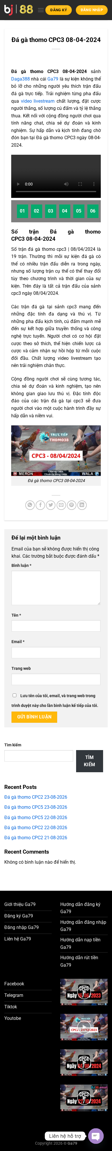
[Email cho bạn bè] (61, 505)
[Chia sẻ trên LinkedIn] (82, 505)
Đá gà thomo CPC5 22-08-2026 (35, 817)
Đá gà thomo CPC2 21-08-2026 (35, 837)
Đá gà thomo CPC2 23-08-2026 (35, 797)
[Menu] (40, 10)
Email (17, 641)
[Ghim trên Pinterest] (71, 505)
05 (79, 211)
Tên (16, 615)
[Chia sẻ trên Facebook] (40, 505)
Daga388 (20, 79)
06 (93, 211)
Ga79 (52, 79)
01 (22, 211)
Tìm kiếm (12, 745)
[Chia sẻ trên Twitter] (50, 505)
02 (36, 211)
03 (50, 211)
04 (64, 211)
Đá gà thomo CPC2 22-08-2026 (35, 827)
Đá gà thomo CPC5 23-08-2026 (35, 807)
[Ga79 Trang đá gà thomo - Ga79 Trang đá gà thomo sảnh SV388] (18, 10)
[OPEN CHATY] (96, 1136)
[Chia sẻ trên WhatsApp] (30, 505)
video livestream (38, 101)
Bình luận (21, 565)
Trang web (21, 668)
